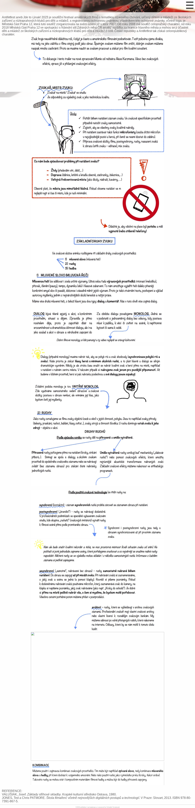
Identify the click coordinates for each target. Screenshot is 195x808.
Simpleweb (116, 807)
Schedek (109, 807)
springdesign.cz (92, 807)
